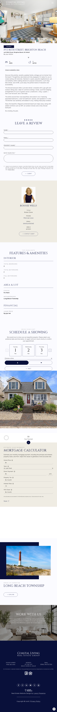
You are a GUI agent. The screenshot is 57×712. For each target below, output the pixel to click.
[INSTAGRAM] (22, 685)
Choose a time (9, 358)
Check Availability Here (12, 70)
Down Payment (8, 471)
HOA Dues (7, 489)
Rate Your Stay (9, 153)
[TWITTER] (34, 685)
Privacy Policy (11, 169)
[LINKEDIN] (26, 685)
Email (6, 137)
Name (5, 130)
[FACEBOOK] (18, 685)
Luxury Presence (39, 693)
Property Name (9, 145)
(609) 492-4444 (28, 218)
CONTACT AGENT (29, 233)
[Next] (50, 350)
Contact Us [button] (29, 631)
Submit (29, 173)
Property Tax (8, 477)
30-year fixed (8, 468)
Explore (11, 594)
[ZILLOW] (38, 685)
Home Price (7, 460)
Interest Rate (8, 483)
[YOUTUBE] (30, 685)
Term (5, 466)
